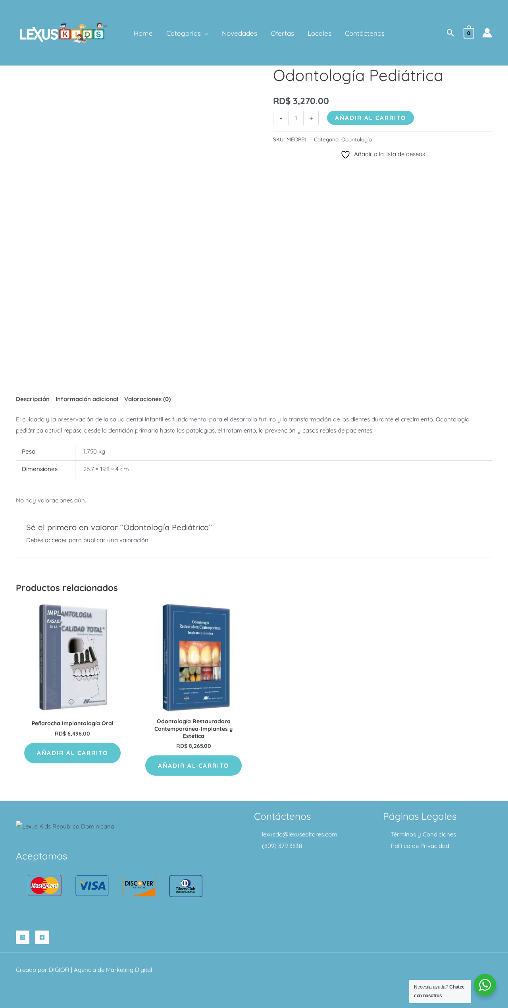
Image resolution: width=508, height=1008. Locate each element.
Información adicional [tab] (87, 399)
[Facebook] (42, 937)
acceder (56, 540)
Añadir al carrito (370, 118)
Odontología (356, 139)
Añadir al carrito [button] (72, 753)
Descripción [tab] (33, 399)
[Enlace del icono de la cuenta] (487, 33)
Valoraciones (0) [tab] (147, 399)
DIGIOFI (59, 969)
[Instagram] (22, 937)
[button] (204, 33)
